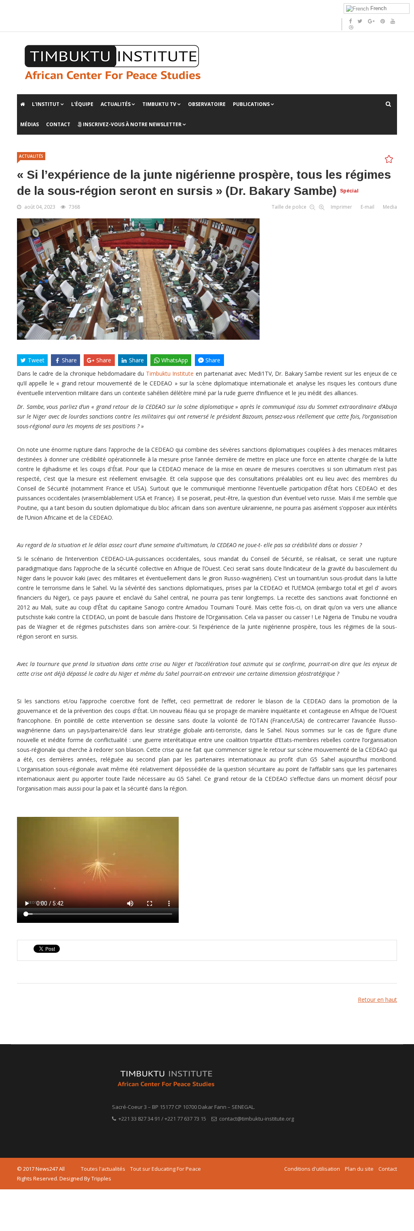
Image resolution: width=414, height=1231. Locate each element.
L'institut (45, 104)
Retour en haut (377, 999)
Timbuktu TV (159, 104)
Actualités (116, 104)
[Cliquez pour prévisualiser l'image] (207, 279)
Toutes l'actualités (103, 1168)
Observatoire (207, 104)
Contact (58, 124)
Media (390, 206)
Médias (29, 124)
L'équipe (82, 104)
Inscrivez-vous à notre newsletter (132, 124)
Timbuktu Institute (170, 373)
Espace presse (129, 8)
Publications (252, 104)
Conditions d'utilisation (312, 1168)
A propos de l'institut (42, 8)
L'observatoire (89, 8)
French (378, 8)
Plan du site (359, 1168)
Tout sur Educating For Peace (165, 1168)
